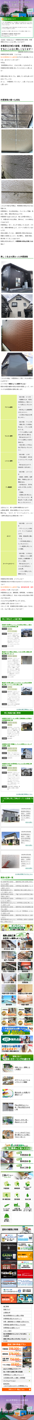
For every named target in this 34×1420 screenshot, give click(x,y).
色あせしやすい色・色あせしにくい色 (22, 1121)
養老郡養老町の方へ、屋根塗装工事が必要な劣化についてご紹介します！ (17, 891)
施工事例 (6, 1306)
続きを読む (29, 822)
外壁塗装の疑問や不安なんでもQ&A (14, 1325)
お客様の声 (6, 1312)
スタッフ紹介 (7, 1331)
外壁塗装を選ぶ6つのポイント (12, 1318)
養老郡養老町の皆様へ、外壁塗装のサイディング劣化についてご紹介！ (25, 861)
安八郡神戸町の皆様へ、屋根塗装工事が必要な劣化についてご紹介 (17, 883)
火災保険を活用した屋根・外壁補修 (14, 1378)
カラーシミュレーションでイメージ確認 (22, 1081)
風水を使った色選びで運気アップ (22, 1094)
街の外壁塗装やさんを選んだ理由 (13, 1315)
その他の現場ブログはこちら (24, 874)
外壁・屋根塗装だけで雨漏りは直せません (16, 1321)
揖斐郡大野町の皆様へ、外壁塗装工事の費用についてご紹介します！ (25, 815)
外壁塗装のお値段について (11, 1328)
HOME (3, 40)
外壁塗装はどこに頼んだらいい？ (13, 1375)
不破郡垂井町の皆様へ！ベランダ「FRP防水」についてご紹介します (17, 912)
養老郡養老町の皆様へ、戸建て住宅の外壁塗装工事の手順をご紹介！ (25, 838)
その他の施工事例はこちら (24, 709)
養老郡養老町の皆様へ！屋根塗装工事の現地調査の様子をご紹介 (17, 908)
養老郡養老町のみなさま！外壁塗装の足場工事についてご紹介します (17, 904)
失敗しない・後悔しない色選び (22, 1068)
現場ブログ (10, 40)
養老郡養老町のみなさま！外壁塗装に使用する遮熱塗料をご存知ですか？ (17, 920)
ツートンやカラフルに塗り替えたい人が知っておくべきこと (22, 1135)
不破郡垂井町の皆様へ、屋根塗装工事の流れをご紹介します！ (17, 916)
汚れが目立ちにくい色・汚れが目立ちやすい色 (22, 1107)
